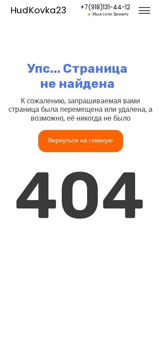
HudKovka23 (38, 10)
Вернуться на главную (80, 140)
